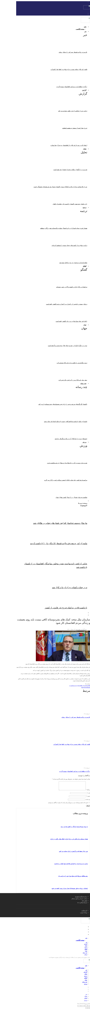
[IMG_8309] (78, 66)
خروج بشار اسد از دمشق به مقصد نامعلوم (74, 128)
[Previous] (89, 1008)
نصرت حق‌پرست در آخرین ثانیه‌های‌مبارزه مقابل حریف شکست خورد (67, 463)
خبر (85, 31)
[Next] (87, 1008)
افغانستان (88, 685)
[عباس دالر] (78, 558)
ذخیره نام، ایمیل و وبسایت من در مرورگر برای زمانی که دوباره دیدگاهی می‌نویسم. (68, 802)
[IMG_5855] (78, 400)
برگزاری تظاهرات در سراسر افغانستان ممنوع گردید (71, 86)
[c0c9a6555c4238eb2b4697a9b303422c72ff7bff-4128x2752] (84, 885)
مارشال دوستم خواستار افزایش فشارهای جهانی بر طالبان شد (60, 523)
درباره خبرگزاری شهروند (81, 896)
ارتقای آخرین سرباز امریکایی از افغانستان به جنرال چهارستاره (69, 145)
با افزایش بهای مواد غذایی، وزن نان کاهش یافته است (71, 321)
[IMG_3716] (78, 124)
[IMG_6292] (84, 848)
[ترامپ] (78, 359)
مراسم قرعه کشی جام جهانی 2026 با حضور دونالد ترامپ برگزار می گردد (65, 480)
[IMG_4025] (78, 107)
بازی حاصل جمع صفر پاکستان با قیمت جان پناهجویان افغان (70, 204)
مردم (70, 685)
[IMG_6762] (78, 224)
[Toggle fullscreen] (83, 1006)
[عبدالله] (63, 660)
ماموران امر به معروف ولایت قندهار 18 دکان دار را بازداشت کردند (58, 543)
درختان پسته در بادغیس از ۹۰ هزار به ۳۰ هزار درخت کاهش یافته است (66, 304)
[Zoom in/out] (79, 1006)
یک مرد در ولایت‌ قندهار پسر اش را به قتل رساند (73, 52)
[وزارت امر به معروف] (78, 538)
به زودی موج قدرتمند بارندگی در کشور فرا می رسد (74, 826)
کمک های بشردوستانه (76, 685)
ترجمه (84, 207)
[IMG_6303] (84, 872)
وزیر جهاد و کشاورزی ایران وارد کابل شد (69, 587)
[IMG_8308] (78, 459)
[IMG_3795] (78, 259)
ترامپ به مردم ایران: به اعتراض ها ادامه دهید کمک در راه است (71, 863)
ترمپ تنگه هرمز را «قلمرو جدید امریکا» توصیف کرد (72, 363)
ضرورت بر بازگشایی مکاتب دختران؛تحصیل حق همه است (70, 169)
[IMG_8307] (78, 83)
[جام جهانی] (78, 476)
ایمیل (88, 796)
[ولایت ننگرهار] (78, 435)
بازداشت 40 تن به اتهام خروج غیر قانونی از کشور (66, 607)
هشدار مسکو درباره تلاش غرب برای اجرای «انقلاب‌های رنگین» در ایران (69, 839)
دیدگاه (88, 790)
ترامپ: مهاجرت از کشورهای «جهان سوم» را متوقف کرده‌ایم (69, 245)
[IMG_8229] (78, 582)
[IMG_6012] (78, 242)
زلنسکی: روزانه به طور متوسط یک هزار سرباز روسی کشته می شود (70, 888)
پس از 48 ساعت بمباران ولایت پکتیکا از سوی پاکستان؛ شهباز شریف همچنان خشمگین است (60, 186)
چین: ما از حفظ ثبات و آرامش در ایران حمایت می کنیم (73, 851)
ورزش (84, 442)
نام (89, 793)
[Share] (86, 1006)
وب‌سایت (87, 799)
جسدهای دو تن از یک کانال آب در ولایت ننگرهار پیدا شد (71, 438)
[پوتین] (78, 342)
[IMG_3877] (78, 183)
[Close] (89, 1006)
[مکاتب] (78, 166)
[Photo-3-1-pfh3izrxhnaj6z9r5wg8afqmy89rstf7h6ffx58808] (78, 300)
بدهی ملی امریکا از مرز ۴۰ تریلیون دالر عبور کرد (73, 380)
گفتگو (84, 266)
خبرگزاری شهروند (81, 629)
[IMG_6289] (84, 835)
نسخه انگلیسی (80, 29)
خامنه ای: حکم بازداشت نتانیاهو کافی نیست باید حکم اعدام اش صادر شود (65, 421)
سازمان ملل (83, 685)
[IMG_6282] (84, 823)
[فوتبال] (78, 494)
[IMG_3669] (78, 142)
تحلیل (84, 149)
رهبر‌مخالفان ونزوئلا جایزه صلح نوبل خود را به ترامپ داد (73, 876)
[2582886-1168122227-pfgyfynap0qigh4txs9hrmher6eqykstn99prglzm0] (78, 318)
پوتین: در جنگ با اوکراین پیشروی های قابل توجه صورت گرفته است (67, 345)
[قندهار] (78, 48)
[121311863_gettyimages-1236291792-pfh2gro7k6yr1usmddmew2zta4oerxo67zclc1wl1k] (78, 283)
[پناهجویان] (78, 200)
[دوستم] (78, 518)
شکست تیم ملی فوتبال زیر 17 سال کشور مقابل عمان (71, 497)
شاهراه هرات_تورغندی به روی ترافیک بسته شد (73, 262)
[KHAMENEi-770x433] (78, 418)
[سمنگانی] (78, 602)
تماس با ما (84, 900)
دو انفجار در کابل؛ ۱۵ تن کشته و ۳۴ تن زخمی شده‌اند (71, 287)
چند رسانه (83, 383)
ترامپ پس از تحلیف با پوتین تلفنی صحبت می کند (72, 111)
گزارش (84, 90)
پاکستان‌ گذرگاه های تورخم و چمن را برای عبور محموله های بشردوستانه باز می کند (62, 404)
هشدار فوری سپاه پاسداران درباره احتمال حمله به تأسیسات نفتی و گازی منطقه (63, 228)
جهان (84, 325)
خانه (85, 27)
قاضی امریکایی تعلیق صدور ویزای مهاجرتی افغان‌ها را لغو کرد (69, 69)
